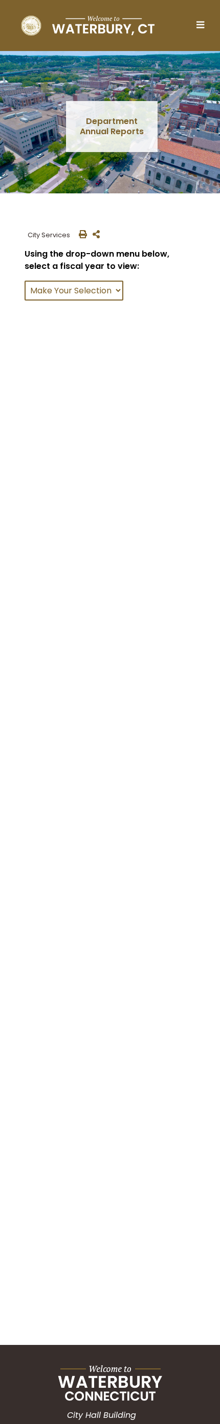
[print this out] (81, 235)
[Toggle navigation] (203, 25)
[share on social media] (94, 235)
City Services (50, 235)
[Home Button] (88, 25)
